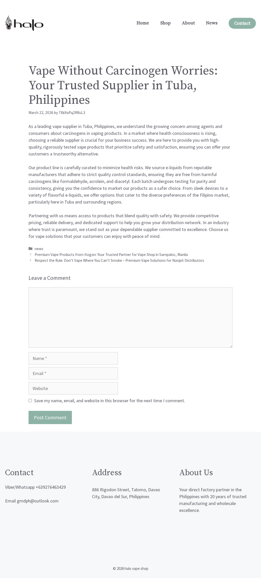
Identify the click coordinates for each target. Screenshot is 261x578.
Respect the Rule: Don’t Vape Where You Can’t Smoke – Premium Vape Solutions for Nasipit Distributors (119, 260)
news (39, 248)
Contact (242, 23)
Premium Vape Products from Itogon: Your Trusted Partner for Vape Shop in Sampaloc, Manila (111, 254)
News (211, 23)
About (188, 23)
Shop (165, 23)
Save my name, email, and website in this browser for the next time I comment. (109, 400)
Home (143, 23)
